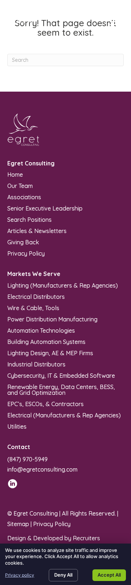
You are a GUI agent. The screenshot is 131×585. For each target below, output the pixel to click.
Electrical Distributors (36, 296)
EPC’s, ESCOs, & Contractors (45, 403)
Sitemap (18, 524)
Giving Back (23, 242)
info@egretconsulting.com (42, 469)
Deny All (63, 575)
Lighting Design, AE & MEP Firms (50, 352)
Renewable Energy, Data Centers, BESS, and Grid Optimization (61, 389)
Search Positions (29, 219)
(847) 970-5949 (27, 459)
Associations (24, 196)
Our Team (20, 185)
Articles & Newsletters (37, 230)
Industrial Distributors (36, 364)
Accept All (109, 575)
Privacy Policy (26, 253)
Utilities (17, 426)
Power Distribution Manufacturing (52, 319)
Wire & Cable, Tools (33, 307)
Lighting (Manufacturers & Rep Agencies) (62, 285)
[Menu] (115, 22)
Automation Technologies (41, 330)
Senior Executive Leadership (45, 208)
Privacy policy (19, 575)
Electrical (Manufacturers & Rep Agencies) (64, 415)
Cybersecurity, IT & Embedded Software (61, 375)
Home (15, 174)
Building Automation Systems (46, 341)
